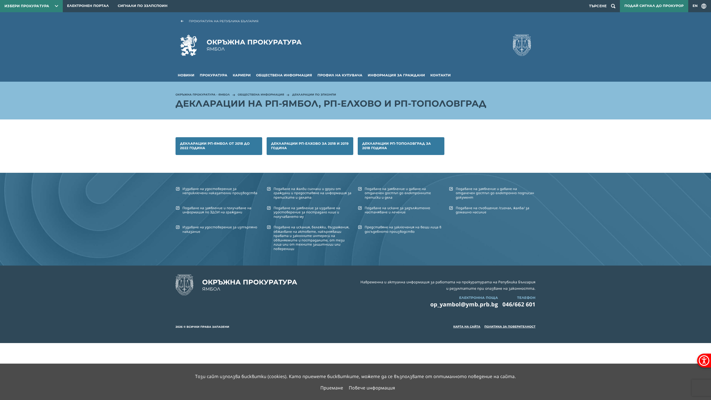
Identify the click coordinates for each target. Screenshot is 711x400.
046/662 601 (518, 304)
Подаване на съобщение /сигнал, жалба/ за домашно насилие (492, 210)
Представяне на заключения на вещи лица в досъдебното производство (403, 229)
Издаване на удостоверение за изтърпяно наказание (219, 229)
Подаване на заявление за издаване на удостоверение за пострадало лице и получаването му (307, 212)
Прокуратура (213, 75)
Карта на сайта (466, 326)
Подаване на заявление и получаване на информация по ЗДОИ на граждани (216, 210)
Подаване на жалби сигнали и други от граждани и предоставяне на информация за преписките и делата (312, 193)
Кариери (242, 75)
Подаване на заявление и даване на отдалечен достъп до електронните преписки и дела (398, 193)
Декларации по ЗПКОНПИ (314, 95)
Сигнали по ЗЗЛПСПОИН (142, 6)
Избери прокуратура (26, 6)
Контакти (440, 75)
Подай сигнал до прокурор (654, 6)
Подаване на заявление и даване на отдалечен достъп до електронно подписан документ (495, 193)
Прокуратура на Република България (224, 21)
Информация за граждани (396, 75)
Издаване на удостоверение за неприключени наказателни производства (219, 190)
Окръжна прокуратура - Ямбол (203, 95)
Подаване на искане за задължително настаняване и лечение (397, 210)
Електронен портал (88, 6)
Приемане (331, 388)
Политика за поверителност (509, 326)
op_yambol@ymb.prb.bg (464, 304)
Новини (186, 75)
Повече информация (372, 388)
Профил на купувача (339, 75)
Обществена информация (284, 75)
